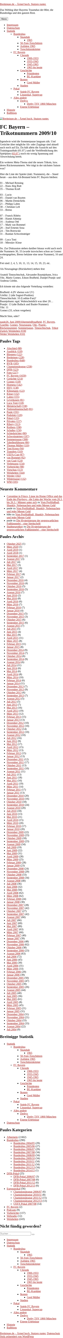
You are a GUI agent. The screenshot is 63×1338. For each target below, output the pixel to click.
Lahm (13, 396)
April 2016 (12, 601)
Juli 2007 (11, 920)
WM (12, 481)
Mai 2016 (12, 598)
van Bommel (16, 457)
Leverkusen (15, 399)
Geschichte (26, 70)
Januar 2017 (13, 577)
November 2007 (15, 908)
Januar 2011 (13, 792)
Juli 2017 (11, 562)
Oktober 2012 (14, 729)
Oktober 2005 (14, 984)
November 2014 (15, 653)
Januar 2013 (13, 719)
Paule (13, 412)
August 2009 (13, 844)
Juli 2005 (11, 993)
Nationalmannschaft (20, 409)
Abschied (14, 348)
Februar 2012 (14, 753)
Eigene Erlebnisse (29, 106)
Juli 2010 (11, 810)
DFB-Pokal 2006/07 (24, 1176)
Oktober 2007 (14, 911)
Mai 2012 (12, 744)
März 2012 (12, 750)
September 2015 (15, 622)
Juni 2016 (12, 595)
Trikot (55, 327)
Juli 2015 (11, 628)
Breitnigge (15, 357)
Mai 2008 (12, 889)
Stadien (24, 85)
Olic (35, 324)
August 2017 (13, 559)
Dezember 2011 (15, 759)
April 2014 (12, 674)
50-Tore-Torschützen (31, 43)
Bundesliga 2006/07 (24, 1149)
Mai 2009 (12, 853)
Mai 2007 (12, 926)
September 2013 (15, 695)
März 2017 (12, 571)
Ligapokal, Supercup (31, 94)
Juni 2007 (12, 923)
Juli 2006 (11, 956)
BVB (13, 363)
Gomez (14, 324)
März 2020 (12, 546)
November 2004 (15, 1017)
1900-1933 (32, 58)
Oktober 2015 (14, 619)
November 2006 (15, 944)
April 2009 (12, 856)
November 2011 (15, 762)
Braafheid (36, 321)
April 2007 (12, 929)
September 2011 (15, 768)
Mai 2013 (12, 707)
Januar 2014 (13, 683)
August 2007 (13, 917)
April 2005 (12, 1002)
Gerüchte (15, 378)
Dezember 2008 (15, 868)
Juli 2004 (11, 1029)
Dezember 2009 (15, 832)
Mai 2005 (12, 999)
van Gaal (15, 460)
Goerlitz (4, 324)
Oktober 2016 (14, 586)
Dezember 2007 (15, 905)
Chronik (24, 55)
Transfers (15, 451)
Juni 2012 (12, 741)
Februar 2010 (14, 826)
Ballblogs (12, 112)
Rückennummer (8, 327)
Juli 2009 (11, 847)
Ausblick (15, 351)
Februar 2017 (14, 574)
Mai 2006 (12, 962)
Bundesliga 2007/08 (24, 1152)
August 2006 (13, 953)
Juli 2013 (11, 701)
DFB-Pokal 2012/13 (24, 1185)
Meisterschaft (17, 406)
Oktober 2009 (14, 838)
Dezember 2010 (15, 795)
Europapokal (13, 1188)
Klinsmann (16, 390)
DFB (12, 369)
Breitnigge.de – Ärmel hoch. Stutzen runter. (23, 4)
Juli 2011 (11, 774)
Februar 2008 (14, 899)
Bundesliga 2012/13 (24, 1167)
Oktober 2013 (14, 692)
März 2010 (12, 823)
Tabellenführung (18, 442)
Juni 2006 (12, 959)
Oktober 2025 (14, 543)
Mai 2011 (12, 780)
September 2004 (15, 1023)
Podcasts (11, 1209)
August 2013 (13, 698)
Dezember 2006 (15, 941)
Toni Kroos (15, 448)
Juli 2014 (11, 665)
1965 (29, 40)
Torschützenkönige (30, 49)
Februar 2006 (14, 971)
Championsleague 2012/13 (27, 1200)
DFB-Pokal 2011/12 (24, 1182)
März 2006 (12, 968)
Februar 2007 (14, 935)
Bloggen (14, 354)
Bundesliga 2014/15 (24, 1170)
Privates (14, 421)
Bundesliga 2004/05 (24, 1143)
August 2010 (13, 807)
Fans (12, 372)
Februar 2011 (14, 789)
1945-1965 (32, 64)
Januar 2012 (13, 756)
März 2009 (12, 859)
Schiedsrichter (17, 433)
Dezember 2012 (15, 722)
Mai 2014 (12, 671)
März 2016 (12, 604)
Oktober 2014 (14, 656)
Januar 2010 (13, 829)
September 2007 (15, 914)
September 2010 (15, 804)
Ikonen (24, 79)
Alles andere (20, 97)
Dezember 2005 (15, 977)
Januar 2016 (13, 610)
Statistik (11, 31)
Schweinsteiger (18, 436)
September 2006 (15, 950)
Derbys (24, 100)
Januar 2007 (13, 938)
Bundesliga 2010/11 (24, 1161)
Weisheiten (16, 472)
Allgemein (25, 321)
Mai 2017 (12, 565)
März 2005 (12, 1005)
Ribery (13, 424)
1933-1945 (32, 61)
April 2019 (12, 549)
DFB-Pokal (13, 1173)
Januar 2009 (13, 865)
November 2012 (15, 725)
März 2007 (12, 932)
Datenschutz (13, 27)
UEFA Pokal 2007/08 (24, 1203)
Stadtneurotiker (15, 526)
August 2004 (13, 1026)
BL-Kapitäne (34, 76)
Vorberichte (15, 466)
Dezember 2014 (15, 650)
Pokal (16, 88)
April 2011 (12, 783)
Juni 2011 (12, 777)
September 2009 (15, 841)
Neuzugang (25, 324)
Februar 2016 (14, 607)
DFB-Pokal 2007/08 (24, 1179)
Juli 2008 (11, 883)
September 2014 (15, 659)
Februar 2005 (14, 1008)
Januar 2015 (13, 647)
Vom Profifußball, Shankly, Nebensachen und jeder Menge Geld (33, 504)
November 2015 (15, 616)
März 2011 (12, 786)
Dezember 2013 (15, 686)
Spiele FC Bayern (29, 91)
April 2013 (12, 710)
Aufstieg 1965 (27, 46)
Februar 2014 (14, 680)
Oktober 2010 (14, 801)
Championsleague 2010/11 (27, 1194)
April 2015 (12, 637)
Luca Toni (15, 403)
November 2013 (15, 689)
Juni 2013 (12, 704)
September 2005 (15, 987)
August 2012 (13, 735)
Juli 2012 (11, 738)
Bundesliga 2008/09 (24, 1155)
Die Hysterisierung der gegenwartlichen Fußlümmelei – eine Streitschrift (32, 522)
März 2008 (12, 895)
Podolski (14, 415)
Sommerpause (25, 327)
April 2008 (12, 892)
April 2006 (12, 965)
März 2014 (12, 677)
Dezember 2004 (15, 1014)
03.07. (15, 153)
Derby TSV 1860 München (41, 103)
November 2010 (15, 798)
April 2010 (12, 820)
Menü (4, 19)
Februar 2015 (14, 644)
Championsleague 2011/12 (27, 1197)
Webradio (12, 1216)
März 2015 (12, 640)
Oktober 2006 (14, 947)
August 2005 (13, 990)
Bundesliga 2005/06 (24, 1146)
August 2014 (13, 662)
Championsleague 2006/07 (27, 1191)
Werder (14, 475)
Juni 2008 (12, 886)
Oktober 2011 (14, 765)
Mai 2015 (12, 634)
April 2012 (12, 747)
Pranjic (42, 324)
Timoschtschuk (42, 327)
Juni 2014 (12, 668)
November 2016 (15, 583)
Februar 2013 (14, 716)
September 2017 (15, 555)
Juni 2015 (12, 631)
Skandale (25, 37)
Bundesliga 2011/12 (24, 1164)
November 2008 (15, 871)
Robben (14, 427)
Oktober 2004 (14, 1020)
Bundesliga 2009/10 (24, 1158)
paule (3, 321)
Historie (11, 109)
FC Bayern (19, 52)
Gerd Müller (33, 82)
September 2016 (15, 589)
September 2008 (15, 877)
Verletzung (16, 463)
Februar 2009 (14, 862)
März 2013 (12, 713)
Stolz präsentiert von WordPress (17, 1336)
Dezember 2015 (15, 613)
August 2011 (13, 771)
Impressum (12, 24)
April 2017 (12, 568)
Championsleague (19, 366)
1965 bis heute (34, 67)
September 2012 (15, 732)
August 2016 (13, 592)
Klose (13, 393)
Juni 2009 (12, 850)
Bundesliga (19, 34)
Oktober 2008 (14, 874)
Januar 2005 (13, 1011)
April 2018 (12, 552)
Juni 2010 (12, 814)
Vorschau (15, 469)
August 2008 (13, 880)
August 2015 (13, 625)
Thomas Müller (18, 445)
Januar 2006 (13, 974)
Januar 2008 (13, 902)
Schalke (14, 430)
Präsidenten (33, 73)
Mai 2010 (12, 817)
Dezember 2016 (15, 580)
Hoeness (14, 384)
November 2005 (15, 980)
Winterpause (16, 478)
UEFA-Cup (15, 454)
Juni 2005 (12, 996)
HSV (13, 387)
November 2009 (15, 835)
